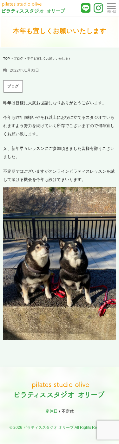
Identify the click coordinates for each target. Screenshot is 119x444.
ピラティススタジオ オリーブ (48, 427)
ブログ (13, 86)
